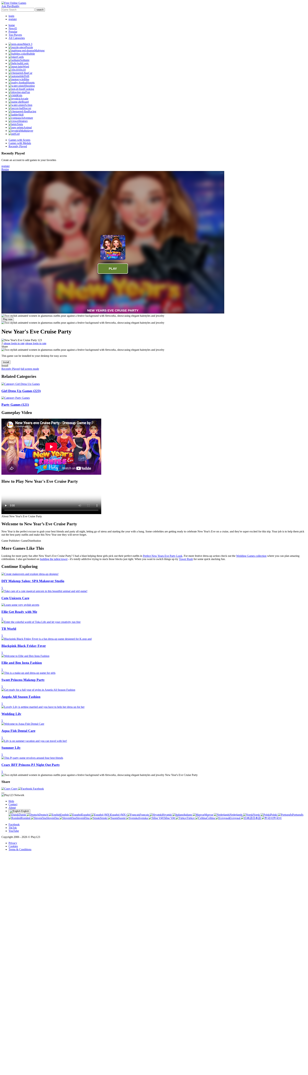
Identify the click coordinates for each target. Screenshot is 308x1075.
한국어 (277, 818)
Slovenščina (83, 818)
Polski (274, 814)
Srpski (104, 818)
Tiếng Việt (169, 818)
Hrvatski (167, 814)
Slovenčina (53, 818)
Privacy (13, 843)
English (24, 811)
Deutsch (44, 814)
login (11, 15)
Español (86, 814)
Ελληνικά (235, 818)
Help (11, 801)
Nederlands (236, 814)
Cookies (13, 846)
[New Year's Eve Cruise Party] (82, 315)
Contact (13, 804)
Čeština (211, 818)
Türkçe (191, 818)
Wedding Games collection (251, 555)
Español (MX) (118, 814)
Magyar (209, 814)
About (12, 807)
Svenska (143, 818)
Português (297, 814)
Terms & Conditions (20, 849)
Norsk (257, 814)
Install (6, 362)
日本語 (257, 818)
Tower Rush (186, 559)
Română (26, 818)
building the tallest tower (54, 559)
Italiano (188, 814)
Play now (7, 319)
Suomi (122, 818)
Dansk (23, 814)
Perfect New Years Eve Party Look (162, 555)
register (13, 19)
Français (145, 814)
